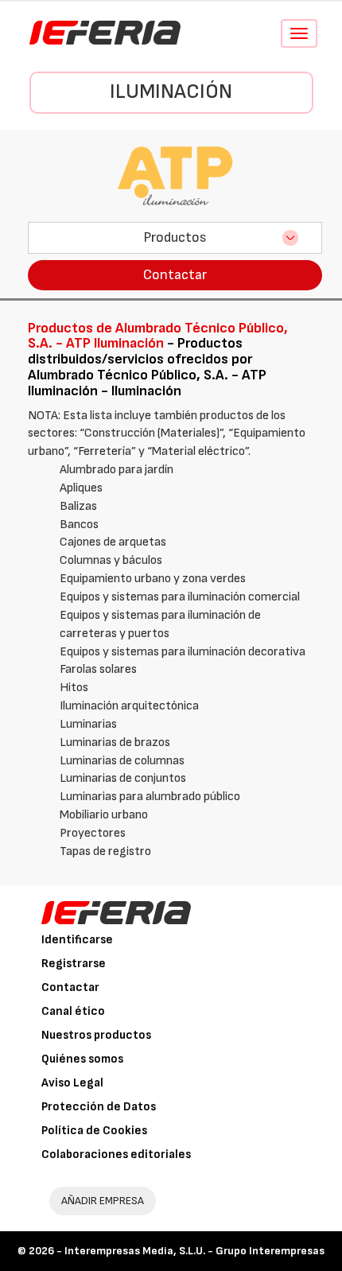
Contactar (175, 274)
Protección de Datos (98, 1106)
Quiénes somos (82, 1059)
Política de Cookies (94, 1130)
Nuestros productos (96, 1035)
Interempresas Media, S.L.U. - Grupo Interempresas (194, 1250)
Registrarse (73, 963)
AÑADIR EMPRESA (102, 1200)
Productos (175, 237)
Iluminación (171, 92)
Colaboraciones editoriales (116, 1154)
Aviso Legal (72, 1082)
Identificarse (77, 939)
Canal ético (73, 1011)
